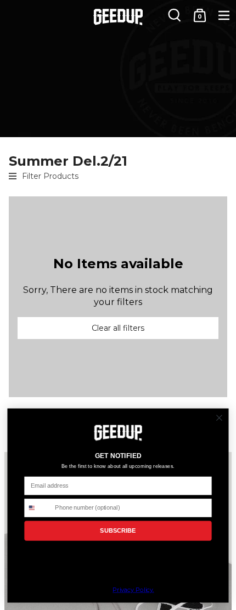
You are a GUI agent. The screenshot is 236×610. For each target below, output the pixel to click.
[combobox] (38, 508)
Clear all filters (118, 328)
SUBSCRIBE (118, 531)
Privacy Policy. (133, 590)
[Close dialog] (219, 418)
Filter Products (50, 176)
